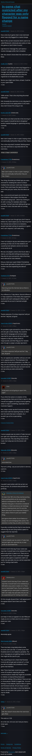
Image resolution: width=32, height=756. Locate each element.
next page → (4, 733)
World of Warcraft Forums (7, 2)
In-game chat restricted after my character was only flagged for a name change (15, 13)
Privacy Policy (17, 748)
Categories (9, 744)
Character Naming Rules (7, 422)
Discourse (11, 752)
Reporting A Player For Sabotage (15, 493)
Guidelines (17, 744)
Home (2, 744)
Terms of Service (6, 748)
